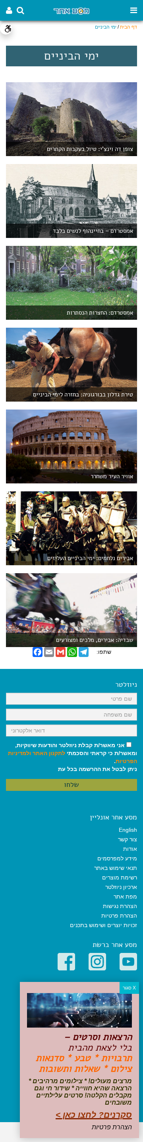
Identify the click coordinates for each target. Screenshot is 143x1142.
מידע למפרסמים (117, 858)
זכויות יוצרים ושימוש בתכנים (103, 925)
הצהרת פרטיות (119, 915)
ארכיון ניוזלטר (121, 887)
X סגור (129, 988)
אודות (130, 849)
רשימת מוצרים (119, 877)
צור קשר (127, 839)
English (128, 830)
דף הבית (128, 27)
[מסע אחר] (71, 10)
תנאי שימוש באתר (115, 868)
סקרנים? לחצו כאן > (94, 1114)
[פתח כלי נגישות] (6, 29)
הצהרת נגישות (120, 906)
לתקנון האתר (49, 753)
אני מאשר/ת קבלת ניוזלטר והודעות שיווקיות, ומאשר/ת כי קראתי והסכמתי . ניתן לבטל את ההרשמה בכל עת (72, 757)
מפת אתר (125, 896)
